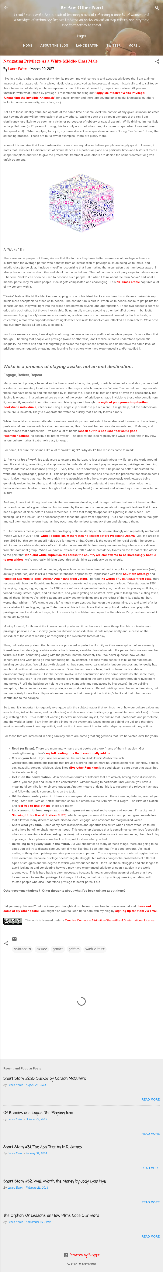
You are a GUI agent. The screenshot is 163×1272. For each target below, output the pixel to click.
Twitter (113, 45)
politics (74, 949)
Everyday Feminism (84, 767)
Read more (151, 1099)
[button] (157, 62)
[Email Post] (14, 940)
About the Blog (54, 45)
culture (42, 949)
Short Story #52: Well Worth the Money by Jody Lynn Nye (54, 1181)
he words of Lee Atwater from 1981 (126, 578)
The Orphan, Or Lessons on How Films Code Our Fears (51, 1216)
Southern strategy (136, 573)
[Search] (157, 8)
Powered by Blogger (84, 1255)
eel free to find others (34, 805)
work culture (95, 949)
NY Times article (128, 282)
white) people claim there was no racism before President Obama (88, 535)
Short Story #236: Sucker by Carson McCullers (44, 1079)
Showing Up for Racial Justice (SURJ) (39, 815)
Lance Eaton (87, 45)
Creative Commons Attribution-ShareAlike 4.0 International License (110, 920)
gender (58, 949)
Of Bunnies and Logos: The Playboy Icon (38, 1113)
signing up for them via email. (136, 910)
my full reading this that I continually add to (78, 753)
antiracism (22, 949)
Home (27, 45)
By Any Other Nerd (81, 7)
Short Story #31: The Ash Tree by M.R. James (42, 1147)
